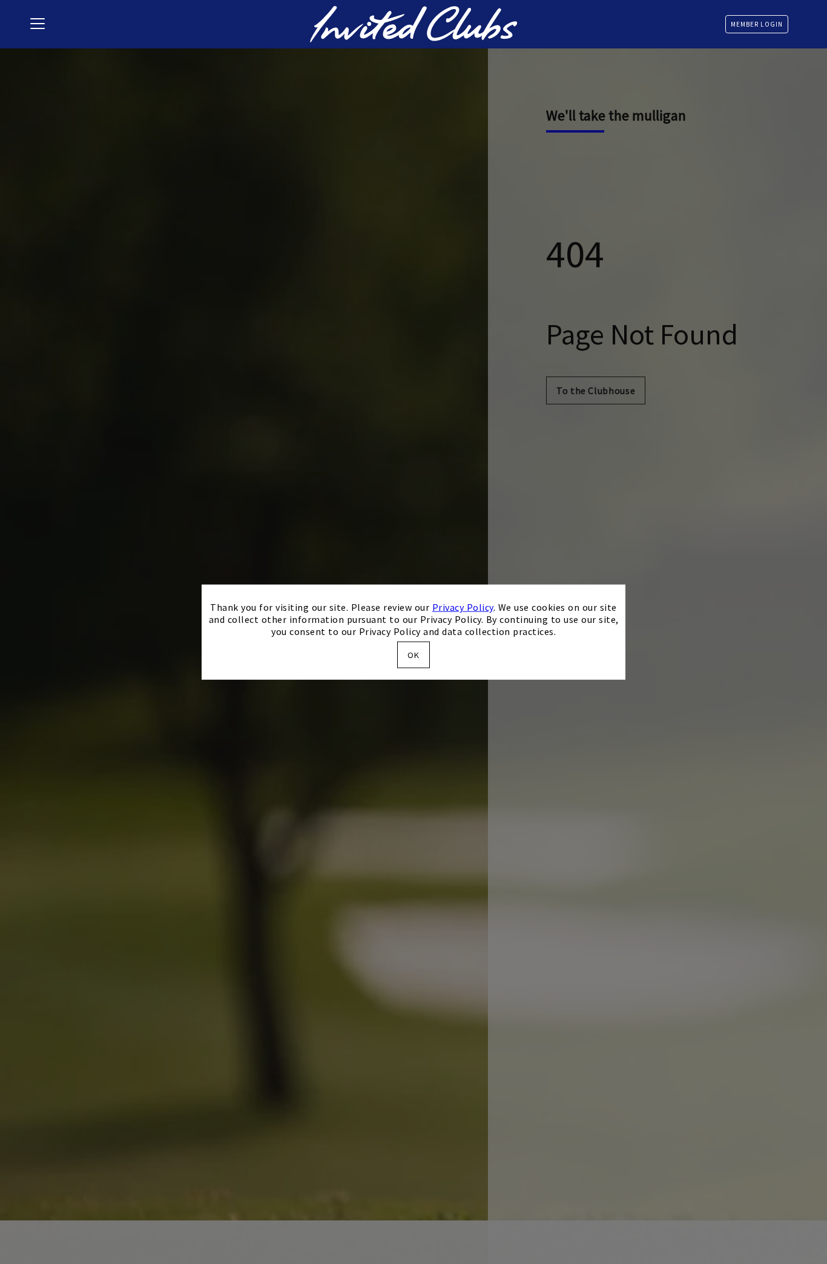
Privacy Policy (462, 607)
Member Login (757, 24)
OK (413, 654)
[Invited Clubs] (413, 24)
